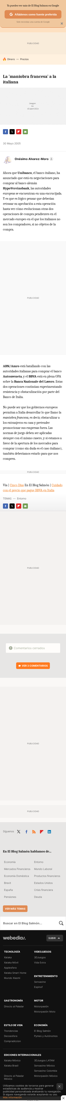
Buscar (61, 923)
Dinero (11, 59)
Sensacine (40, 981)
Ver (35, 665)
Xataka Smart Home (15, 972)
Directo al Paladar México (14, 1077)
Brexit (7, 882)
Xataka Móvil (11, 962)
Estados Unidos (43, 882)
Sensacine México (44, 1065)
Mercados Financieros (17, 868)
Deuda (38, 896)
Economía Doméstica (16, 875)
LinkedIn (49, 831)
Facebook (5, 131)
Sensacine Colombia (45, 1070)
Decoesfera (10, 1036)
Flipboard (18, 131)
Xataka (8, 957)
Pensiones (10, 896)
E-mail (25, 131)
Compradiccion (12, 1041)
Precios (24, 59)
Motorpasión (41, 1006)
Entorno (21, 498)
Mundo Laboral (43, 868)
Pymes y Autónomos (46, 1036)
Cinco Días (17, 485)
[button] (33, 159)
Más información (12, 1097)
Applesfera (10, 967)
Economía (10, 861)
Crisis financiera (43, 889)
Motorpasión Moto (44, 1011)
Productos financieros (47, 875)
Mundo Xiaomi (12, 977)
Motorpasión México (46, 1075)
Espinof (38, 986)
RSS (34, 831)
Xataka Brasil (11, 1065)
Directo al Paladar (14, 1006)
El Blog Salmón (42, 1030)
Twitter (12, 131)
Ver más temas (15, 908)
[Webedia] (14, 940)
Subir (52, 938)
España (8, 889)
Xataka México (12, 1060)
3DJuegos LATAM (44, 1060)
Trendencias (11, 1030)
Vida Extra (40, 962)
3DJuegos (40, 957)
